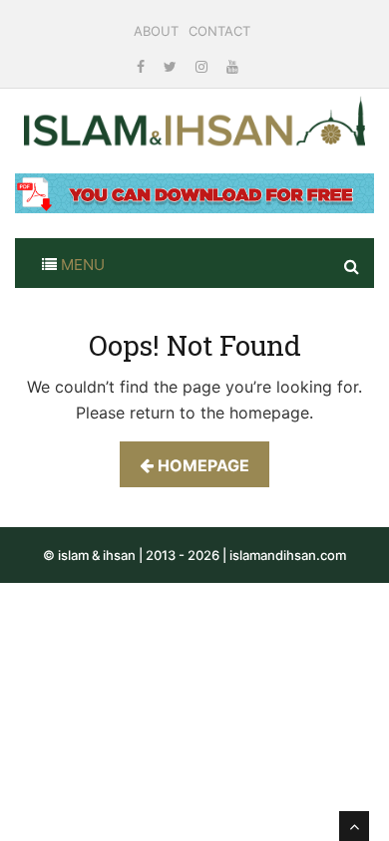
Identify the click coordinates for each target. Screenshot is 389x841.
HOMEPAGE (201, 465)
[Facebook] (143, 66)
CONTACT (219, 31)
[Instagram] (203, 66)
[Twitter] (172, 66)
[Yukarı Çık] (354, 826)
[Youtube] (232, 66)
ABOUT (156, 31)
